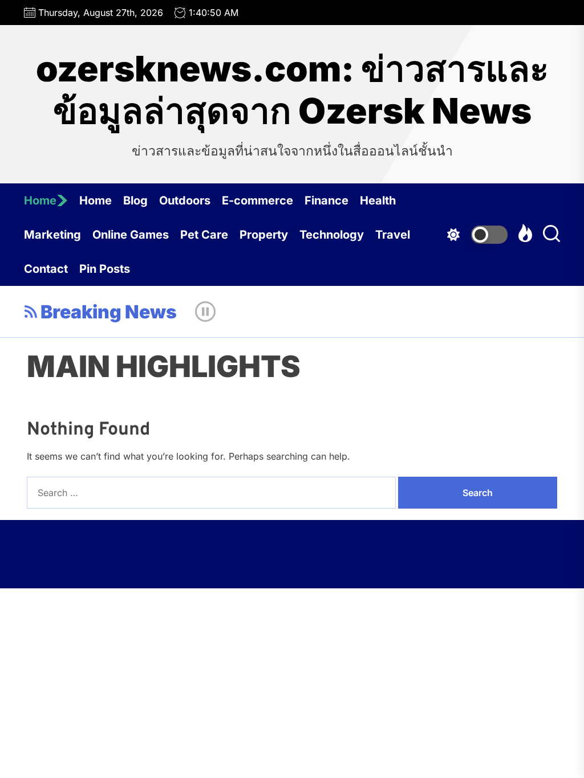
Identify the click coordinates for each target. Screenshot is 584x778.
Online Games (130, 234)
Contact (46, 269)
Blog (135, 200)
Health (378, 200)
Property (264, 234)
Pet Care (204, 234)
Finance (326, 200)
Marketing (52, 234)
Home (40, 200)
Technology (331, 234)
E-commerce (257, 200)
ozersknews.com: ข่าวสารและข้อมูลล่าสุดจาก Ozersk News (292, 90)
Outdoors (184, 200)
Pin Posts (104, 269)
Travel (392, 234)
